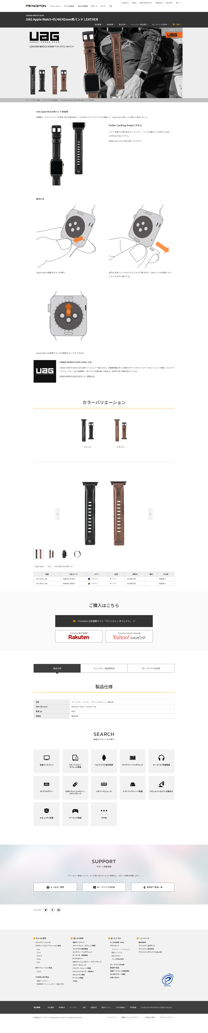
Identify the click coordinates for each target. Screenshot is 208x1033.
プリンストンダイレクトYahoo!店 (150, 952)
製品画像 (110, 24)
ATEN (39, 971)
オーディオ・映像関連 (80, 955)
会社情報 (37, 1007)
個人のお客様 (78, 938)
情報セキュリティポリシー (130, 1017)
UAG (49, 566)
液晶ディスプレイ (43, 981)
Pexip (39, 959)
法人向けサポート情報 (117, 974)
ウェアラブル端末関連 (50, 100)
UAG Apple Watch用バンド (64, 566)
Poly (38, 949)
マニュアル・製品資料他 (104, 668)
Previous (57, 514)
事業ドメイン (106, 1007)
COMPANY (159, 3)
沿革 (84, 1007)
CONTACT (125, 3)
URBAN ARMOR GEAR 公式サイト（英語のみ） (77, 376)
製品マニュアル (117, 952)
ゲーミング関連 (78, 978)
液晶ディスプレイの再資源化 (120, 971)
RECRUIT (169, 3)
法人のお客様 (41, 938)
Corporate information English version (156, 1007)
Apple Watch (39, 566)
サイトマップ (112, 1017)
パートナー (74, 1007)
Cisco (39, 952)
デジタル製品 (35, 100)
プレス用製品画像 (118, 959)
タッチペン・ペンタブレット (82, 952)
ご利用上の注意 (149, 1017)
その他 (75, 981)
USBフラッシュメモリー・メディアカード (87, 962)
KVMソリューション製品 (43, 968)
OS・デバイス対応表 (151, 668)
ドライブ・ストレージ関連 (82, 968)
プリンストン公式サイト (147, 945)
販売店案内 (142, 942)
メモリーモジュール (79, 965)
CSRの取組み (120, 1007)
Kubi (38, 962)
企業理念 (93, 1007)
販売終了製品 (114, 968)
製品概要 (98, 24)
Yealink (39, 956)
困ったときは (116, 938)
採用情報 (133, 1007)
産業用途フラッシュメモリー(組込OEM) (50, 984)
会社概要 (51, 1007)
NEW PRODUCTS (146, 3)
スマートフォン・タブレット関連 (84, 945)
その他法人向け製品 (42, 977)
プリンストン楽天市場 (146, 949)
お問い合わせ (114, 977)
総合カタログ (116, 956)
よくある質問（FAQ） (117, 942)
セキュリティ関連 (79, 975)
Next (150, 514)
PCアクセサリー (78, 958)
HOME (27, 100)
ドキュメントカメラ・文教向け (83, 971)
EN (181, 3)
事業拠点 (62, 1007)
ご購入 (178, 24)
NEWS (134, 3)
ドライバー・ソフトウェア (121, 949)
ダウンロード (114, 945)
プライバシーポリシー (167, 1017)
